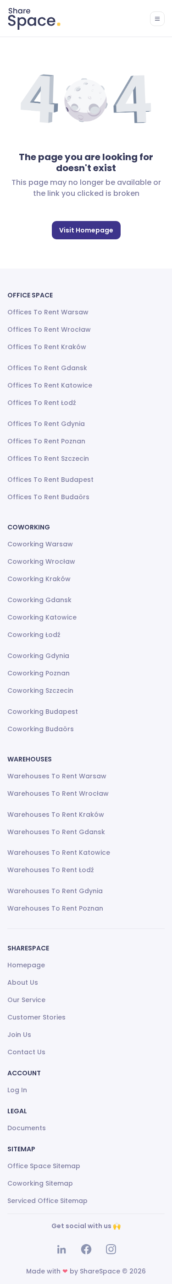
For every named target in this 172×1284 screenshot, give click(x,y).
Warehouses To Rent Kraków (55, 814)
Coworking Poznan (38, 673)
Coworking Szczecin (40, 690)
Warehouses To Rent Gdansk (56, 831)
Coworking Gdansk (39, 599)
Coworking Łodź (34, 634)
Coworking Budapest (42, 711)
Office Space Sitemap (43, 1166)
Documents (26, 1128)
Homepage (26, 965)
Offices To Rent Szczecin (48, 458)
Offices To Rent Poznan (46, 441)
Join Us (19, 1034)
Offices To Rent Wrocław (49, 329)
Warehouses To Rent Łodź (50, 869)
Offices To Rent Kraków (46, 346)
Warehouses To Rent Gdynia (55, 891)
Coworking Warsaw (40, 544)
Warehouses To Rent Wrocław (58, 793)
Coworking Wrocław (41, 561)
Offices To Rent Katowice (49, 385)
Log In (17, 1090)
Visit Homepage (86, 230)
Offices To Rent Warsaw (48, 312)
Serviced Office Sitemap (47, 1200)
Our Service (26, 999)
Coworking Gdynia (38, 655)
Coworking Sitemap (40, 1183)
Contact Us (26, 1052)
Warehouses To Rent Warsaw (56, 776)
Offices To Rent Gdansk (47, 367)
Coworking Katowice (42, 617)
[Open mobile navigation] (157, 18)
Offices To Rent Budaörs (48, 497)
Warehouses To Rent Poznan (55, 908)
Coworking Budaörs (40, 729)
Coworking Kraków (39, 578)
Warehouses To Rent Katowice (58, 852)
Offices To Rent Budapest (50, 479)
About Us (22, 982)
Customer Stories (36, 1017)
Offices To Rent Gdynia (46, 423)
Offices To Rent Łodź (41, 402)
